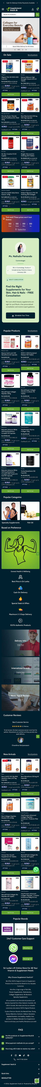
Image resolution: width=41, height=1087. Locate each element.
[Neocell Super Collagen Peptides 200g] (10, 381)
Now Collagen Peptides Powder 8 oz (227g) (8, 817)
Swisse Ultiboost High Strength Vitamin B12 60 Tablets (29, 79)
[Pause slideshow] (26, 49)
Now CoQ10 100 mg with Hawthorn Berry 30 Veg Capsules (9, 778)
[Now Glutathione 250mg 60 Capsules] (30, 766)
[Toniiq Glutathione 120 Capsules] (30, 460)
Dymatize (32, 1014)
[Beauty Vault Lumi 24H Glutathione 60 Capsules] (10, 342)
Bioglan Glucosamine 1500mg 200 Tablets (27, 155)
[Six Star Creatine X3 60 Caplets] (10, 143)
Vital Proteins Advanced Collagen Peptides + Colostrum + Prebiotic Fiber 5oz (29, 818)
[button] (3, 9)
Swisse (8, 1014)
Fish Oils (28, 989)
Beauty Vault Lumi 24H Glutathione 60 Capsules (9, 354)
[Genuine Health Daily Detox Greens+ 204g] (10, 182)
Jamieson (9, 1019)
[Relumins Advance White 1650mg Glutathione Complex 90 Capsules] (10, 419)
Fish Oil (30, 523)
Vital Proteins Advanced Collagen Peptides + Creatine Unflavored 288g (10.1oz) (30, 895)
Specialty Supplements (11, 523)
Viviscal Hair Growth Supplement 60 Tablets (8, 856)
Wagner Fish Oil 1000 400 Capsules (10, 78)
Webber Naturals (18, 1019)
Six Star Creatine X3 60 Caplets (8, 155)
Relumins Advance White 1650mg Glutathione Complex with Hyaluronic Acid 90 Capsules (9, 473)
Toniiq (34, 1011)
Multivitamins (27, 992)
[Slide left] (3, 514)
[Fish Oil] (30, 511)
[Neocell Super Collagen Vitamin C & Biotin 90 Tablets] (30, 379)
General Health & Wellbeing (20, 571)
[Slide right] (38, 514)
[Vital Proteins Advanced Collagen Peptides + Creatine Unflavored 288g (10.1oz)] (30, 883)
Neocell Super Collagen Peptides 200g (8, 392)
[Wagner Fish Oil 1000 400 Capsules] (10, 66)
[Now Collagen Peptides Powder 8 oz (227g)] (10, 805)
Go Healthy (21, 1016)
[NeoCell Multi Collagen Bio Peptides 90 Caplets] (30, 844)
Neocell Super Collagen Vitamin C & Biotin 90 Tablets (28, 391)
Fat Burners (27, 994)
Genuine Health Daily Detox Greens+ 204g (10, 193)
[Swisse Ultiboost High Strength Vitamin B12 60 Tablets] (30, 66)
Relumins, (14, 1014)
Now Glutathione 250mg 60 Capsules (30, 777)
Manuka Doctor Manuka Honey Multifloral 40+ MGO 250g (10, 117)
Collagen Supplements (16, 994)
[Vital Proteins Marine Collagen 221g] (30, 419)
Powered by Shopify (30, 1084)
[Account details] (33, 9)
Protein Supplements (15, 992)
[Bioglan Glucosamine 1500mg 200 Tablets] (30, 143)
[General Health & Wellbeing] (20, 550)
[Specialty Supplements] (10, 511)
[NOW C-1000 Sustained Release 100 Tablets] (30, 342)
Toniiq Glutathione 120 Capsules (28, 472)
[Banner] (7, 929)
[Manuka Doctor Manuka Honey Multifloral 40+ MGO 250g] (10, 105)
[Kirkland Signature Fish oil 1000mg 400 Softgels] (30, 182)
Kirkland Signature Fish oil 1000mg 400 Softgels (29, 193)
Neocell (25, 1011)
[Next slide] (37, 3)
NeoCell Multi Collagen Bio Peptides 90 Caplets (29, 856)
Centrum (19, 1014)
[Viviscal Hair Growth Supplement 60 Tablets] (10, 844)
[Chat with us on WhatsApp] (36, 870)
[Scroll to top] (37, 1081)
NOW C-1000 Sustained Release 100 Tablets (29, 354)
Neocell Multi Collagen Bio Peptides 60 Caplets (9, 895)
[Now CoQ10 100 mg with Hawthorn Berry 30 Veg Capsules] (10, 766)
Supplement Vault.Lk (16, 1084)
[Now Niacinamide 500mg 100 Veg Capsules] (30, 105)
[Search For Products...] (37, 15)
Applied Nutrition (12, 1016)
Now (29, 1011)
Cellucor (25, 1014)
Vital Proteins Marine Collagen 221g (27, 430)
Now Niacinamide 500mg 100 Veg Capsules (29, 117)
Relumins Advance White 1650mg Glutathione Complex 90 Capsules (9, 431)
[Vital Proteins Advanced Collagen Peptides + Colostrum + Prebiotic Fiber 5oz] (30, 804)
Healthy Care (30, 1016)
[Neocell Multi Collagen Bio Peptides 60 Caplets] (10, 884)
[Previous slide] (3, 3)
